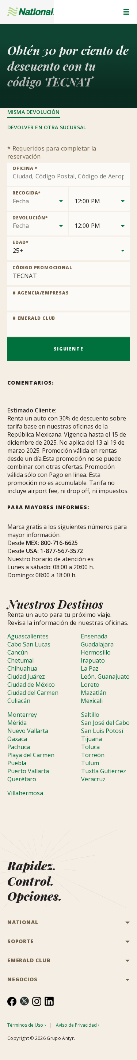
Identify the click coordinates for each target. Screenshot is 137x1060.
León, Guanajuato (105, 676)
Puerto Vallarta (28, 771)
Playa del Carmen (30, 755)
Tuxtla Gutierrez (103, 771)
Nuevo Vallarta (27, 731)
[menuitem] (11, 1001)
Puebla (16, 763)
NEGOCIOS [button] (22, 979)
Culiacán (18, 701)
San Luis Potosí (102, 731)
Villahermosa (25, 793)
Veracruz (93, 779)
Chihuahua (22, 668)
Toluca (90, 747)
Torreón (92, 755)
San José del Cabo (105, 723)
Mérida (17, 723)
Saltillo (90, 715)
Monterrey (22, 715)
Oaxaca (17, 739)
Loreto (90, 685)
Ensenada (94, 636)
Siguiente (68, 349)
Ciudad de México (31, 685)
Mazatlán (93, 693)
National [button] (22, 922)
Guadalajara (97, 644)
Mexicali (92, 701)
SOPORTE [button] (20, 941)
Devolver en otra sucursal (46, 127)
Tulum (90, 763)
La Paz (90, 668)
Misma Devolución (33, 111)
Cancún (17, 652)
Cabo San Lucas (28, 644)
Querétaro (21, 779)
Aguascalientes (28, 636)
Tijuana (91, 739)
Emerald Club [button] (29, 960)
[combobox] (68, 174)
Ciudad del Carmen (32, 693)
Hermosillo (96, 652)
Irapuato (93, 660)
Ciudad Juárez (26, 676)
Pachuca (18, 747)
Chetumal (20, 660)
